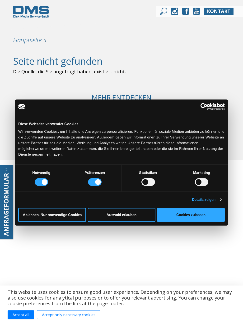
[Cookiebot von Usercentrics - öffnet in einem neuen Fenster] (204, 106)
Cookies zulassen (191, 215)
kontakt (218, 11)
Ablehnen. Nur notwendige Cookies (52, 215)
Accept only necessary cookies (68, 314)
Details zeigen (203, 199)
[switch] (95, 182)
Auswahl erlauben (121, 215)
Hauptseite (27, 40)
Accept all (21, 314)
